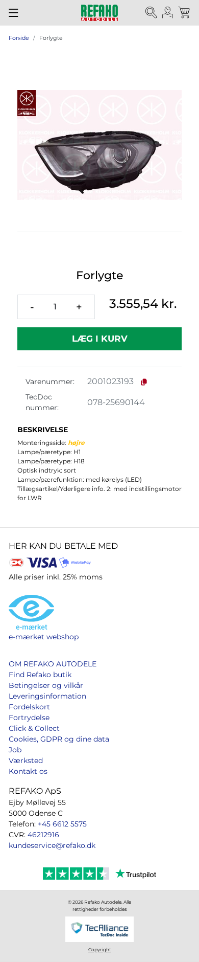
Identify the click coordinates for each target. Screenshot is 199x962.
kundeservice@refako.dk (52, 845)
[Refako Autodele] (99, 13)
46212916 (43, 834)
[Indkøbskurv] (184, 13)
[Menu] (13, 13)
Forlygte (51, 37)
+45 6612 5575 (62, 824)
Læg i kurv (100, 338)
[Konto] (168, 13)
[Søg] (151, 13)
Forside (19, 37)
